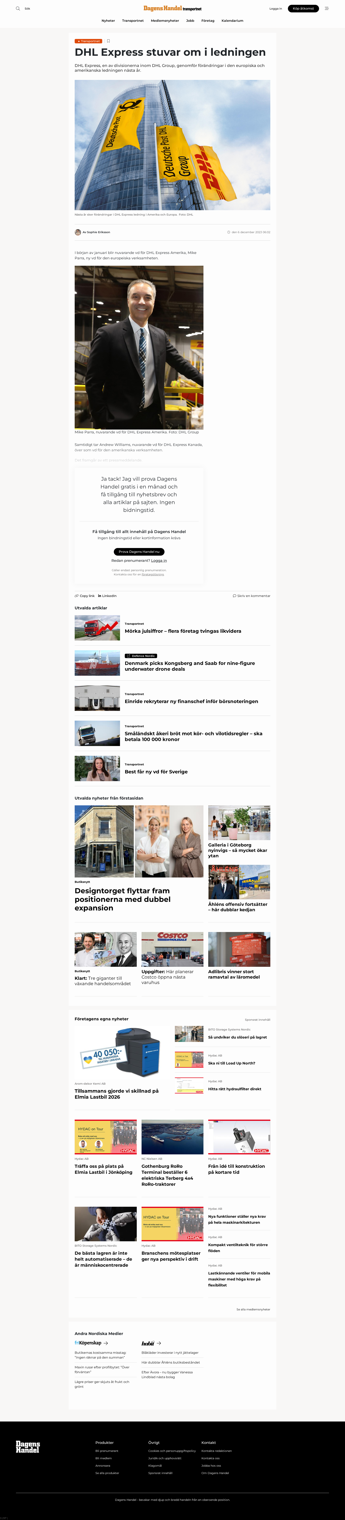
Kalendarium (232, 21)
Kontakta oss (210, 1458)
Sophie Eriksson (98, 232)
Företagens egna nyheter (102, 1019)
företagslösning (153, 574)
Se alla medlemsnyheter (253, 1309)
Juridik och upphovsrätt (164, 1458)
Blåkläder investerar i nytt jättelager (170, 1353)
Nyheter (108, 21)
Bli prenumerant (106, 1451)
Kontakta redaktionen (216, 1451)
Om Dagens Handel (215, 1473)
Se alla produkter (107, 1473)
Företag (207, 21)
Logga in (159, 560)
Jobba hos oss (211, 1465)
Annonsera (102, 1465)
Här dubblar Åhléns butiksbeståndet (171, 1362)
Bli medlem (103, 1458)
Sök (27, 8)
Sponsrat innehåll (160, 1473)
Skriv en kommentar (253, 596)
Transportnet (133, 21)
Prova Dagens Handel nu (139, 552)
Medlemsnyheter (165, 21)
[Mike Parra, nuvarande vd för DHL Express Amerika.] (139, 348)
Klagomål (155, 1465)
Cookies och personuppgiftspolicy (172, 1451)
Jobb (190, 21)
